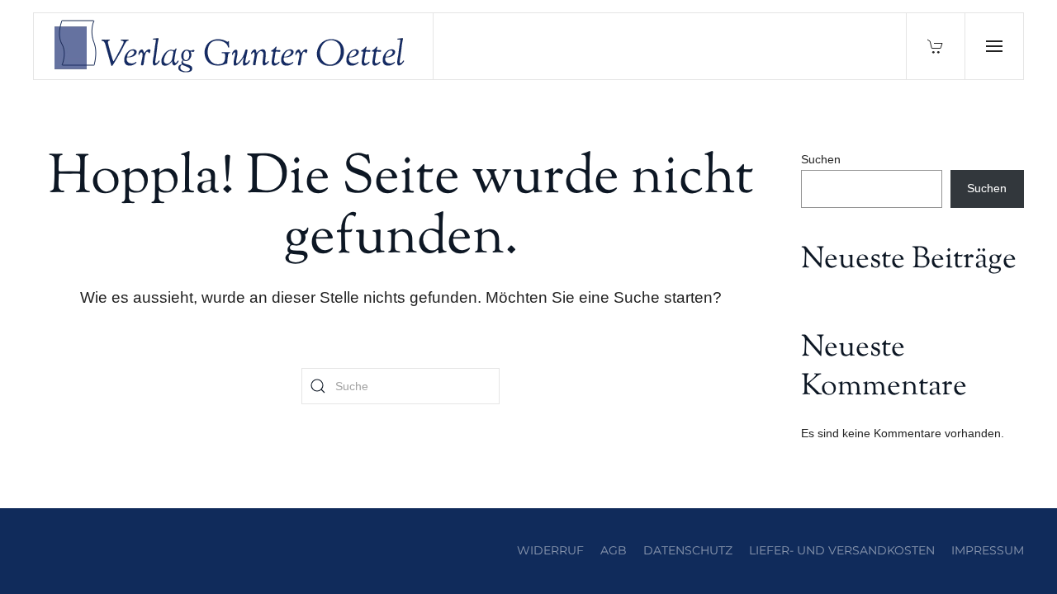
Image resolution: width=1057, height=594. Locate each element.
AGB (613, 550)
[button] (994, 46)
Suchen (821, 159)
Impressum (987, 550)
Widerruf (550, 550)
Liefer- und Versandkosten (842, 550)
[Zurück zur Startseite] (234, 46)
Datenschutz (687, 550)
